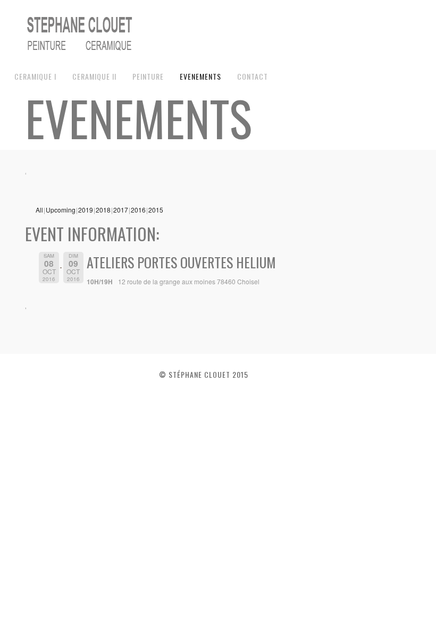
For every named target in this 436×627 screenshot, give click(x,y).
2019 (85, 209)
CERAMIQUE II (94, 76)
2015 (155, 209)
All (39, 209)
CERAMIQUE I (35, 76)
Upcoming (61, 209)
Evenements (200, 76)
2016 (138, 209)
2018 (103, 209)
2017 (120, 209)
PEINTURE (148, 76)
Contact (252, 76)
